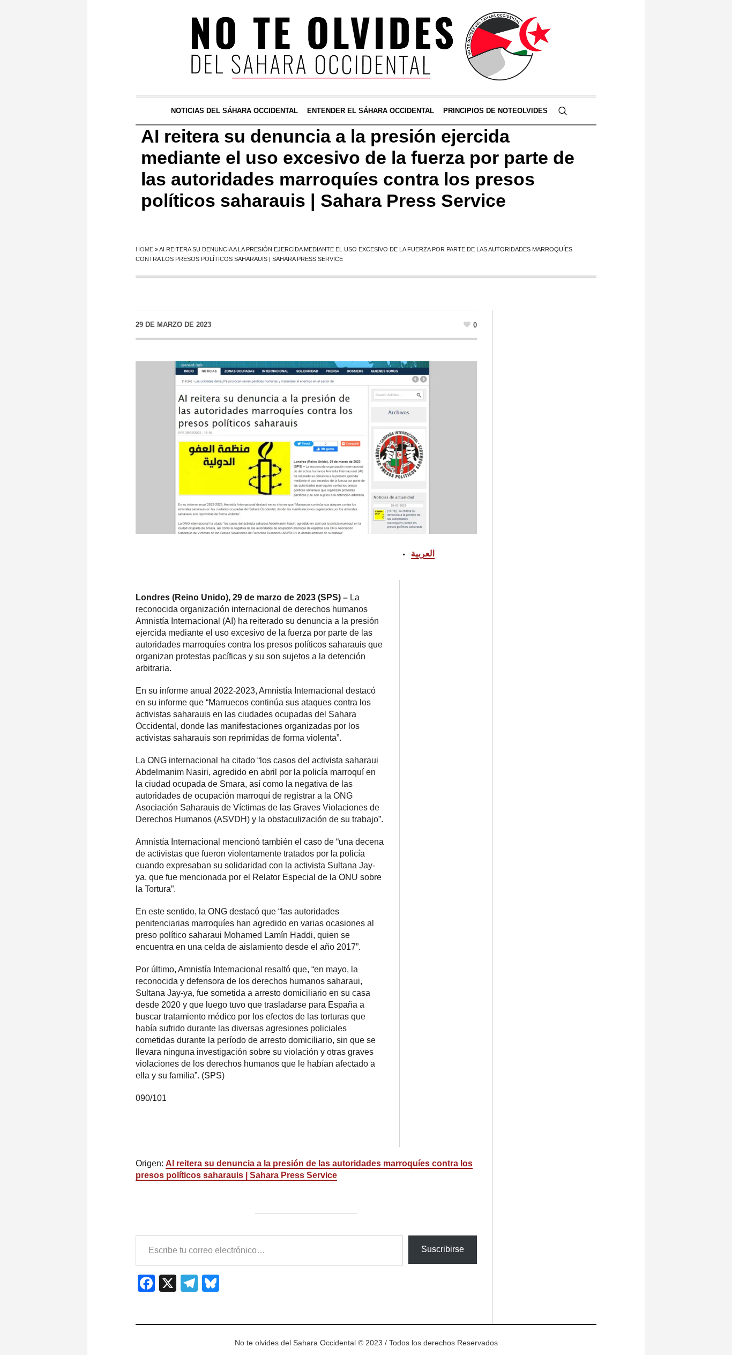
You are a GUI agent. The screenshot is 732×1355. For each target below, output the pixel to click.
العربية (423, 553)
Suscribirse (442, 1249)
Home (144, 249)
